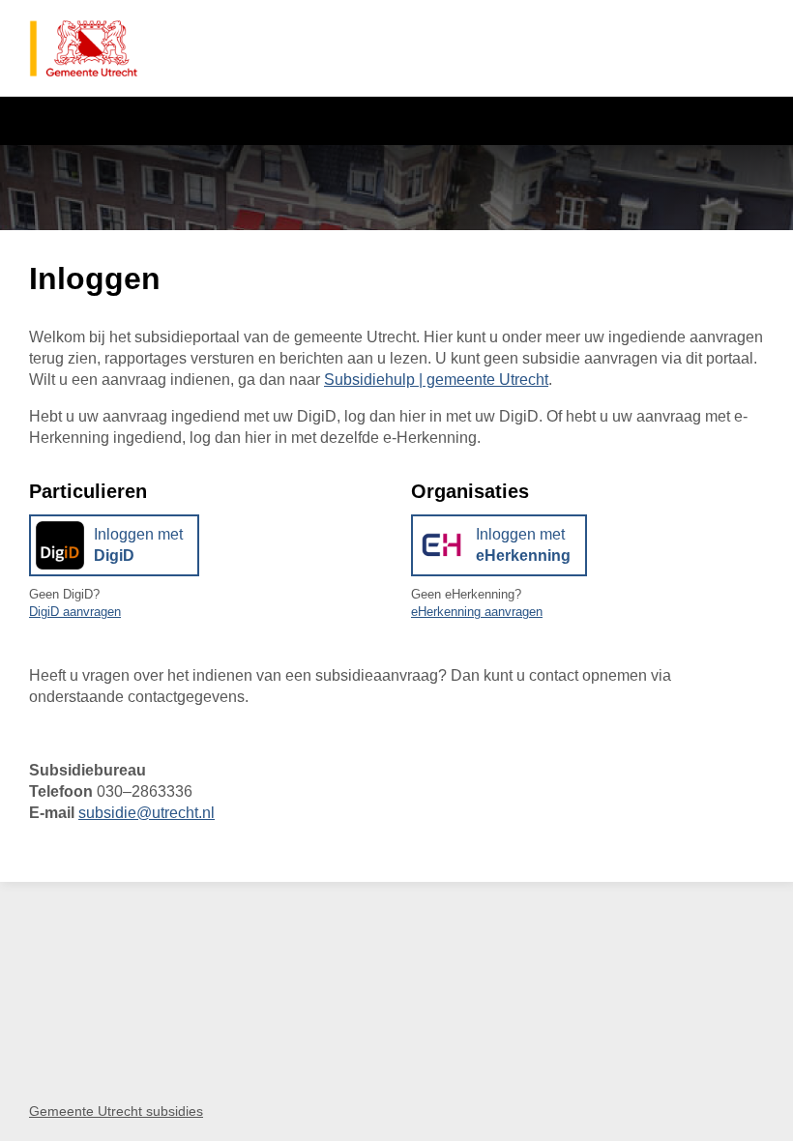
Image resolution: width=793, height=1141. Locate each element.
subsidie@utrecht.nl (146, 813)
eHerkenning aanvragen (477, 611)
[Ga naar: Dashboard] (83, 48)
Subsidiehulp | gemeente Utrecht (436, 379)
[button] (114, 545)
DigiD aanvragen (75, 611)
